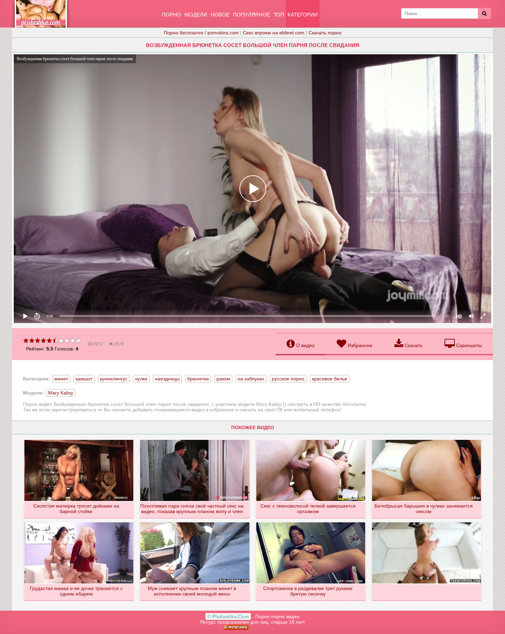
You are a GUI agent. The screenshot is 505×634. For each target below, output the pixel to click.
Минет (61, 378)
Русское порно (288, 378)
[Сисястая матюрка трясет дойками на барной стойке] (79, 440)
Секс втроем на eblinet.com (273, 32)
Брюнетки (198, 378)
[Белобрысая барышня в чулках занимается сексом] (427, 440)
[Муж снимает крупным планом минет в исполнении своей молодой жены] (195, 522)
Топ (278, 15)
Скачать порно (324, 32)
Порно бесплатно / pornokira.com (201, 32)
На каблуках (251, 378)
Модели (195, 15)
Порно (171, 15)
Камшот (84, 378)
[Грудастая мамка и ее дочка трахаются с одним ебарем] (79, 522)
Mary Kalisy (60, 393)
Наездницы (167, 378)
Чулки (141, 378)
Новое (220, 15)
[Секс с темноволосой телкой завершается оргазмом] (311, 440)
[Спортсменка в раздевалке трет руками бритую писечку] (311, 522)
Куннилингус (113, 378)
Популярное (251, 15)
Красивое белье (329, 378)
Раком (223, 378)
